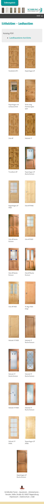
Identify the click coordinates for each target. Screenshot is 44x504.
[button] (38, 16)
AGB (32, 497)
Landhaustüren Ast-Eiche (20, 38)
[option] (22, 10)
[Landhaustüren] (14, 68)
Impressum (14, 497)
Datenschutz (24, 497)
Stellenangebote (9, 3)
